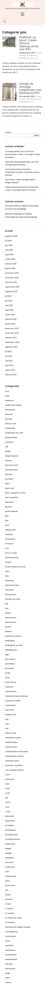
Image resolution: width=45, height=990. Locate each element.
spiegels (8, 853)
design (8, 451)
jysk (6, 603)
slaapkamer (10, 844)
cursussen (9, 442)
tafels (7, 881)
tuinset (8, 894)
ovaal (7, 788)
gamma (8, 506)
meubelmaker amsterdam (16, 751)
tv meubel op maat (13, 918)
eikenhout (9, 502)
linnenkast (9, 668)
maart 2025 (10, 314)
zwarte (8, 982)
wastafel (8, 964)
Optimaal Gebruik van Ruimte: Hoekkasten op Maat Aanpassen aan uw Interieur (22, 172)
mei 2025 (9, 305)
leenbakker (10, 663)
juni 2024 (8, 356)
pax (35, 58)
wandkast (9, 945)
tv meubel (9, 913)
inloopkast (9, 590)
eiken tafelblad (11, 497)
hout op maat (11, 553)
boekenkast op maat (14, 433)
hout (7, 548)
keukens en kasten (13, 636)
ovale (7, 793)
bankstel (9, 414)
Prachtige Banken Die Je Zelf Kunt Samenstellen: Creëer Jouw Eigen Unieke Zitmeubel (22, 154)
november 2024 (12, 333)
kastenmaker (11, 617)
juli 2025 (8, 296)
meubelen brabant (13, 737)
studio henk (10, 867)
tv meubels (10, 922)
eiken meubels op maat (15, 493)
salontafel (9, 816)
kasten (8, 613)
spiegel (8, 848)
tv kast (8, 904)
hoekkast (32, 55)
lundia (7, 673)
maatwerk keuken (13, 700)
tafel (7, 871)
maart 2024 (10, 370)
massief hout (10, 714)
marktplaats (10, 705)
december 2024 (12, 328)
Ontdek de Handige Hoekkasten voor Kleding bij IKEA (30, 88)
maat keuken (10, 682)
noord (7, 774)
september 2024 (12, 342)
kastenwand (10, 622)
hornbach (9, 543)
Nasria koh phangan (13, 214)
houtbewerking (11, 557)
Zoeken (8, 132)
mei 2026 (9, 250)
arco (7, 391)
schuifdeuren (10, 830)
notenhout (9, 779)
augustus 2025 (11, 291)
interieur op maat (12, 599)
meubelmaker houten (14, 756)
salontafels (10, 821)
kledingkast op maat (14, 645)
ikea (32, 58)
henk (7, 525)
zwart (7, 978)
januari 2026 (10, 268)
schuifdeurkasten (12, 839)
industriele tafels (12, 585)
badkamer (9, 400)
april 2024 (9, 365)
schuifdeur (9, 825)
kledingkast (24, 101)
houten (8, 562)
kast (7, 608)
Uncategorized (11, 931)
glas (7, 516)
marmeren (9, 710)
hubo (7, 571)
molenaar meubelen (14, 765)
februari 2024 (11, 374)
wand (7, 941)
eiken (7, 483)
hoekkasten (24, 58)
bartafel (8, 419)
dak (6, 446)
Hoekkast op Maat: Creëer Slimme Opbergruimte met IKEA (28, 43)
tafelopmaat (10, 876)
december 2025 (12, 273)
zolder (7, 973)
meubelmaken (11, 742)
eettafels (9, 479)
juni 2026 (8, 245)
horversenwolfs (11, 206)
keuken (8, 627)
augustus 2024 (11, 347)
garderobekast (11, 511)
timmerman (10, 885)
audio (7, 396)
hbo (6, 520)
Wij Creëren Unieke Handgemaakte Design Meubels (20, 181)
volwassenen (10, 936)
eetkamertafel (11, 469)
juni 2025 (8, 300)
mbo (7, 724)
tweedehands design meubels (18, 927)
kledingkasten (11, 650)
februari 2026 (10, 264)
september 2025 (12, 287)
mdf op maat (10, 733)
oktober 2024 (11, 337)
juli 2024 (8, 351)
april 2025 (9, 310)
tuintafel (8, 899)
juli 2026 (8, 240)
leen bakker (10, 659)
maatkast (9, 687)
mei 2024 (9, 361)
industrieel (9, 580)
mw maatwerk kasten (14, 770)
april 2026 (9, 254)
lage (7, 654)
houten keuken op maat (15, 566)
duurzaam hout (11, 465)
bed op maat (10, 423)
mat (7, 719)
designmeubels (11, 456)
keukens (8, 631)
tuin (6, 890)
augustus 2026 (11, 236)
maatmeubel (10, 691)
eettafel (8, 474)
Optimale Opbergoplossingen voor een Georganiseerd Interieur (22, 163)
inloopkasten (10, 594)
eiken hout (9, 488)
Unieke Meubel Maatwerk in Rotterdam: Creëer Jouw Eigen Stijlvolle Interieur (22, 188)
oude (7, 784)
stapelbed (9, 857)
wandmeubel (10, 954)
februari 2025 (10, 319)
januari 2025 (10, 324)
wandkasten (10, 950)
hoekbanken (10, 530)
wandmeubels (11, 959)
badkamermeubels (13, 405)
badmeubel (10, 409)
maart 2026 (10, 259)
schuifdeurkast (11, 834)
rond (7, 807)
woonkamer (10, 968)
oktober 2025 (11, 282)
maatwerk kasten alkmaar (16, 696)
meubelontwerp (12, 760)
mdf (7, 728)
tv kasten (9, 908)
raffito (7, 802)
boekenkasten (11, 437)
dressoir (8, 460)
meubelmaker (11, 747)
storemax (9, 862)
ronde (7, 811)
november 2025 (12, 277)
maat (7, 677)
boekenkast (10, 428)
